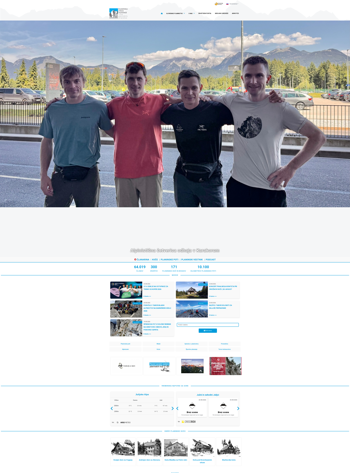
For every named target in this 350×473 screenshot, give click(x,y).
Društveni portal (204, 13)
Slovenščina (233, 4)
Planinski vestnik (192, 259)
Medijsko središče (221, 13)
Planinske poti (169, 259)
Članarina (142, 259)
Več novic (208, 330)
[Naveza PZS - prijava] (219, 4)
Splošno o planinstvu (192, 344)
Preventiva (224, 344)
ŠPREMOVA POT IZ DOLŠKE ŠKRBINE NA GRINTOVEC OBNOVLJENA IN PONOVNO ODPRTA (157, 327)
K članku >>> (147, 296)
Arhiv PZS (235, 13)
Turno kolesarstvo (224, 349)
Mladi (158, 344)
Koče (155, 259)
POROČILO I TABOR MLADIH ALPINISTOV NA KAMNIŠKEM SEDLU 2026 (157, 308)
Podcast (211, 259)
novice (175, 275)
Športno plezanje (191, 349)
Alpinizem (125, 349)
